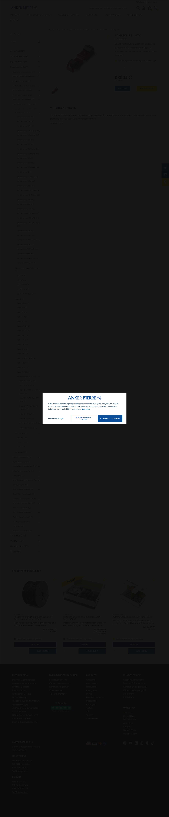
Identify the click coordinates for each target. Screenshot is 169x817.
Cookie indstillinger (56, 418)
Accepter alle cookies (110, 419)
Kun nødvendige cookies (83, 418)
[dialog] (84, 408)
